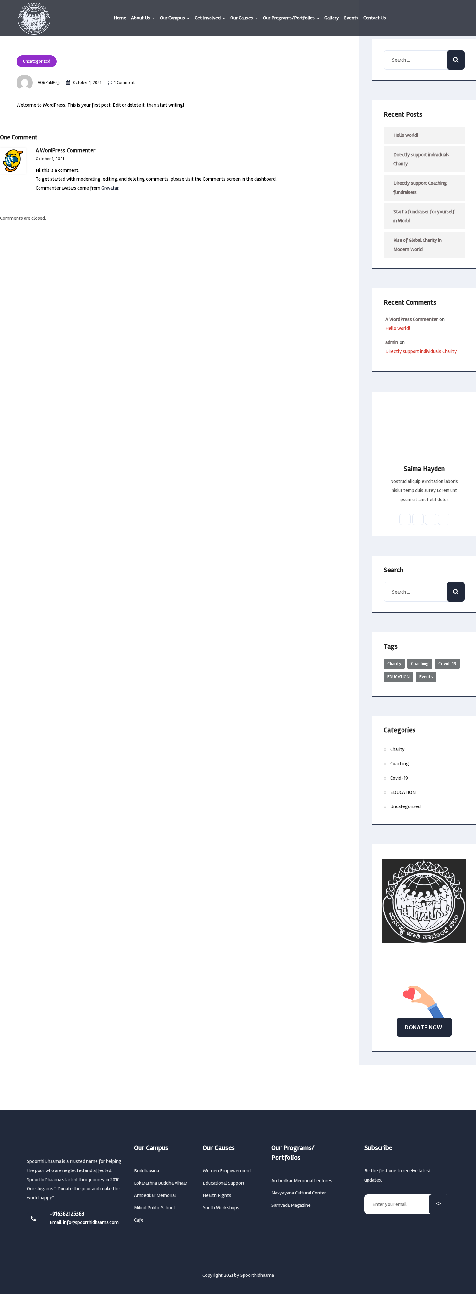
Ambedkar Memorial (155, 1195)
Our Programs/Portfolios (289, 18)
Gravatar (109, 188)
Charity (394, 663)
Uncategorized (36, 61)
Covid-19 (447, 663)
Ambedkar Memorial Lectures (301, 1180)
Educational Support (223, 1183)
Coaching (420, 663)
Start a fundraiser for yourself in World (424, 216)
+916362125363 (67, 1213)
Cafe (138, 1220)
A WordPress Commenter (411, 319)
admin (391, 342)
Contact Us (374, 18)
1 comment (124, 82)
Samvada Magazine (291, 1205)
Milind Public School (154, 1208)
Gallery (331, 18)
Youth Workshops (221, 1208)
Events (351, 18)
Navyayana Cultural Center (298, 1193)
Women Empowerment (227, 1171)
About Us (140, 18)
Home (120, 18)
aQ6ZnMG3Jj (49, 82)
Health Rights (217, 1195)
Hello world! (405, 135)
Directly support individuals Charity (421, 159)
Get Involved (208, 18)
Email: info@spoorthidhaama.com (84, 1222)
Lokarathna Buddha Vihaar (160, 1183)
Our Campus (172, 18)
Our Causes (241, 18)
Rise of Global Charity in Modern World (417, 245)
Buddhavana (146, 1171)
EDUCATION (398, 677)
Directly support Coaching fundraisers (420, 187)
